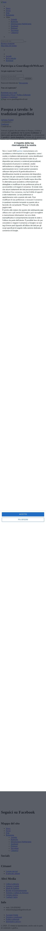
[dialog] (23, 465)
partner (20, 151)
